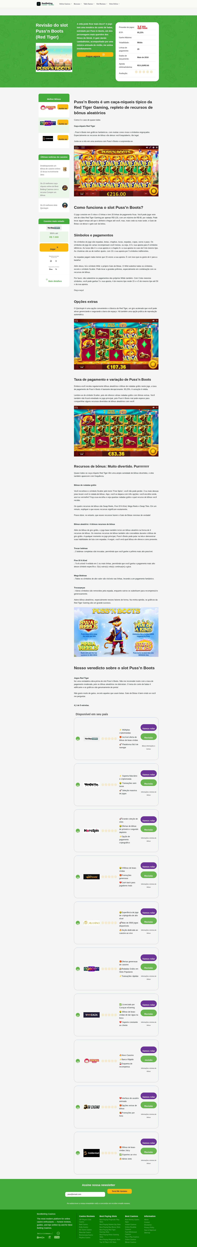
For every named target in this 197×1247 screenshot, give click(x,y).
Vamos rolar (148, 728)
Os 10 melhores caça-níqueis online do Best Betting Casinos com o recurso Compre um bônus (49, 189)
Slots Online (113, 4)
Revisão (148, 738)
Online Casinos (64, 4)
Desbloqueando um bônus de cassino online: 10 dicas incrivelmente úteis (50, 170)
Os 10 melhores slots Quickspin (48, 206)
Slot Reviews (101, 4)
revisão (149, 1060)
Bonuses (77, 4)
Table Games (88, 4)
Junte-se (63, 108)
